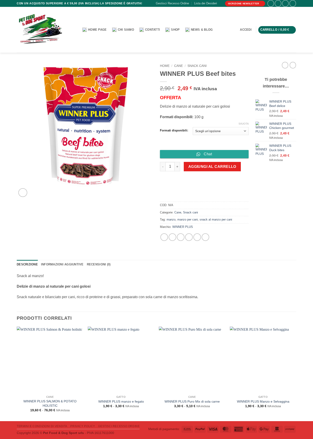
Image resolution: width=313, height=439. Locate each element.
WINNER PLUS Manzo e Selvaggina (263, 401)
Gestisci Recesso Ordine (172, 3)
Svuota (244, 123)
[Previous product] (293, 65)
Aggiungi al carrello (212, 167)
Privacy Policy (82, 426)
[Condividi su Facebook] (164, 237)
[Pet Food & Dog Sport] (40, 30)
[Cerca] (75, 30)
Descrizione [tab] (27, 264)
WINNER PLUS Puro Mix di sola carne (192, 401)
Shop (175, 29)
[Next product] (285, 65)
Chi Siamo (126, 29)
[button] (245, 30)
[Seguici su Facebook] (270, 3)
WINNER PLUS (182, 227)
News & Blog (202, 29)
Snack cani (197, 66)
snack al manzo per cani (216, 219)
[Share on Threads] (180, 237)
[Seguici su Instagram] (278, 3)
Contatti (152, 29)
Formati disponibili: (174, 130)
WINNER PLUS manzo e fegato (121, 401)
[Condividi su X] (172, 237)
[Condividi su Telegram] (205, 237)
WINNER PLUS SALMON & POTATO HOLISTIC (50, 403)
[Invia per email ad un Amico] (189, 237)
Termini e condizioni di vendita (42, 426)
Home (165, 66)
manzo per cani (187, 219)
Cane (178, 66)
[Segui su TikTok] (285, 3)
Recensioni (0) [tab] (99, 264)
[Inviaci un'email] (292, 3)
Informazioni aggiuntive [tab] (62, 264)
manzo (171, 219)
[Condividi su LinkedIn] (197, 237)
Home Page (97, 29)
